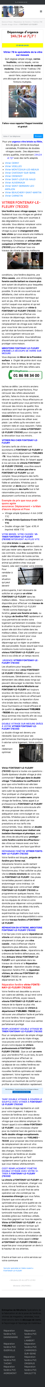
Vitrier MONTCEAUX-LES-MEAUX (22, 169)
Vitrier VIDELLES (13, 166)
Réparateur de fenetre (22, 22)
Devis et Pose (7, 22)
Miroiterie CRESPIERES (22, 1286)
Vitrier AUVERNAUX (15, 182)
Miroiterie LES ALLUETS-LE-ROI (23, 1280)
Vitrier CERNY (12, 163)
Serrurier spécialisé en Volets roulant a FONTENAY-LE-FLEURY (18, 1269)
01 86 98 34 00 (22, 2)
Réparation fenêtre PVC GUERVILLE (10, 1347)
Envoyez (38, 136)
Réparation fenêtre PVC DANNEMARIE (11, 1333)
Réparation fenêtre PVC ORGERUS (30, 1360)
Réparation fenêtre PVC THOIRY (10, 1360)
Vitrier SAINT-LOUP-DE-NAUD (20, 179)
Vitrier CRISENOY (14, 176)
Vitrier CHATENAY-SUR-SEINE (20, 173)
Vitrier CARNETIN (14, 195)
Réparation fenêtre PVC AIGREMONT (10, 1369)
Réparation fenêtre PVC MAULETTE (30, 1369)
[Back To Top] (39, 1381)
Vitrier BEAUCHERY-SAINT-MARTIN (23, 192)
